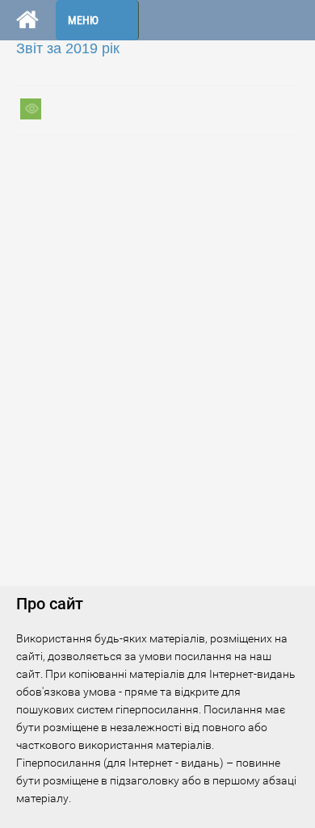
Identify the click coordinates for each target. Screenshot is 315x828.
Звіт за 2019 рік (68, 48)
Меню (83, 20)
